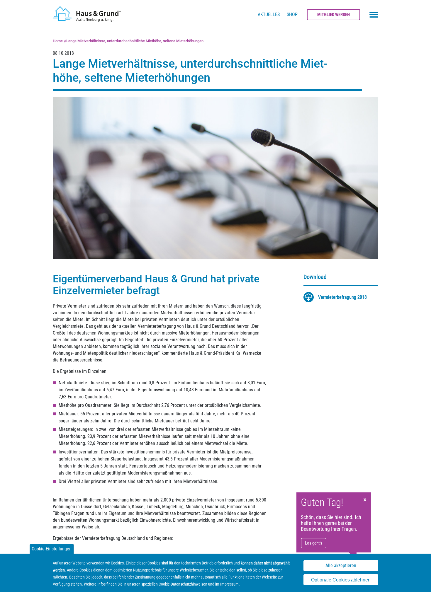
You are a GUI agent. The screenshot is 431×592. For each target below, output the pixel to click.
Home (58, 41)
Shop (292, 14)
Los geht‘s (313, 543)
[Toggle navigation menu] (373, 15)
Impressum (229, 584)
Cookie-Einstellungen (52, 549)
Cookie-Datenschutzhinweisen (183, 584)
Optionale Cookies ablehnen (341, 579)
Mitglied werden (333, 14)
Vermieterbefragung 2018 (342, 297)
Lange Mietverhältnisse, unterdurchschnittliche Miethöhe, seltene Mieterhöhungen (134, 41)
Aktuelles (269, 14)
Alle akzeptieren (340, 566)
